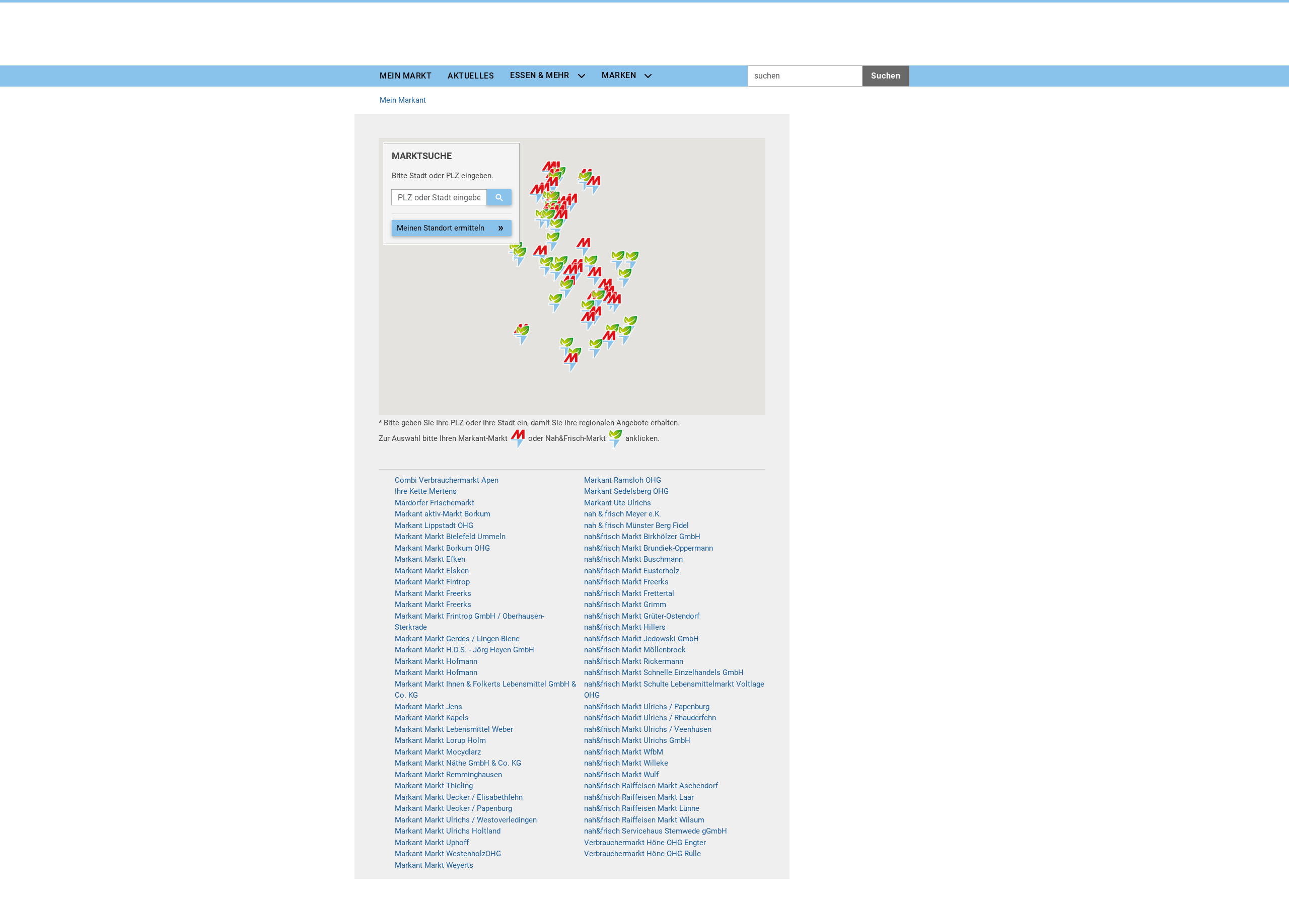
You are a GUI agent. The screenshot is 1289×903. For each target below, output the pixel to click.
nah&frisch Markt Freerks (626, 581)
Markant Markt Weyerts (434, 865)
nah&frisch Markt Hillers (625, 627)
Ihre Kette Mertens (426, 491)
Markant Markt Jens (428, 706)
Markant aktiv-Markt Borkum (442, 513)
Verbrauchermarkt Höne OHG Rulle (642, 853)
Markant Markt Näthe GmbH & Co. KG (458, 763)
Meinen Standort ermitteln (440, 228)
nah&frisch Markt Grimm (625, 604)
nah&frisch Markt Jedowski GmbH (641, 638)
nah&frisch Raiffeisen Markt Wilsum (644, 819)
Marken (619, 75)
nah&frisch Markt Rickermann (633, 661)
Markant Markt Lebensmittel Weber (454, 729)
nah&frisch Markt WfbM (623, 752)
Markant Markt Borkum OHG (442, 548)
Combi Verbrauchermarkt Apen (446, 480)
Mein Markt (406, 76)
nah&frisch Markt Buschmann (633, 559)
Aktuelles (471, 76)
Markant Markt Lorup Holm (440, 740)
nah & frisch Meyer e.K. (622, 513)
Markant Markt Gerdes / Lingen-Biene (457, 638)
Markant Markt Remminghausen (448, 774)
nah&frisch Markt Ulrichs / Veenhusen (647, 729)
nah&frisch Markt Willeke (626, 763)
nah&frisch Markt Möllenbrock (635, 649)
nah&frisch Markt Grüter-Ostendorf (641, 616)
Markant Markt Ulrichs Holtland (447, 831)
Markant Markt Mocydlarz (438, 752)
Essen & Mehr (539, 75)
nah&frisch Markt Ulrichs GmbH (637, 740)
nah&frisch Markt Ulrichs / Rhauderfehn (650, 717)
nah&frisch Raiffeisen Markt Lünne (641, 808)
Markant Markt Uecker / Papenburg (453, 808)
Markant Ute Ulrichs (617, 502)
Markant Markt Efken (430, 559)
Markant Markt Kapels (432, 717)
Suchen (886, 76)
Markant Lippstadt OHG (434, 525)
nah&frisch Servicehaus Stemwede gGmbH (655, 831)
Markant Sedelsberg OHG (626, 491)
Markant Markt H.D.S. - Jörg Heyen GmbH (464, 649)
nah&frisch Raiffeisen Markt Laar (639, 797)
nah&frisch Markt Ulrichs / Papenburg (646, 706)
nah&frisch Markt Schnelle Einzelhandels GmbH (664, 672)
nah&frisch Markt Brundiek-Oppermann (648, 548)
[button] (570, 362)
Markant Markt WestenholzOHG (448, 853)
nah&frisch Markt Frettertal (629, 593)
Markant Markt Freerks (433, 593)
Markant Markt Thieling (434, 785)
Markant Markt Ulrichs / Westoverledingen (466, 819)
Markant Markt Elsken (432, 570)
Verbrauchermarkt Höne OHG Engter (645, 842)
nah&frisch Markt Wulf (621, 774)
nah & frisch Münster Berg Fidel (636, 525)
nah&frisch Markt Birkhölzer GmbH (642, 536)
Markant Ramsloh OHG (622, 480)
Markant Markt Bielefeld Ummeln (450, 536)
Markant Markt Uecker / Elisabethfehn (459, 797)
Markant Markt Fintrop (432, 581)
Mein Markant (403, 100)
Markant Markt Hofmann (436, 661)
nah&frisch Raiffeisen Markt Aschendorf (651, 785)
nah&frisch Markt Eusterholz (631, 570)
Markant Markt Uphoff (432, 842)
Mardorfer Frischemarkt (434, 502)
